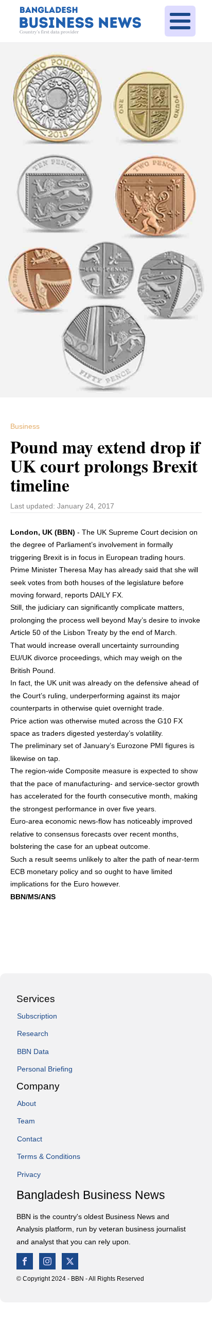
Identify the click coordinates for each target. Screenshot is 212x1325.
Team (26, 1121)
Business (25, 426)
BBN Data (33, 1051)
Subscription (37, 1016)
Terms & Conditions (48, 1156)
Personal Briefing (45, 1069)
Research (32, 1033)
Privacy (29, 1174)
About (26, 1103)
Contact (29, 1139)
